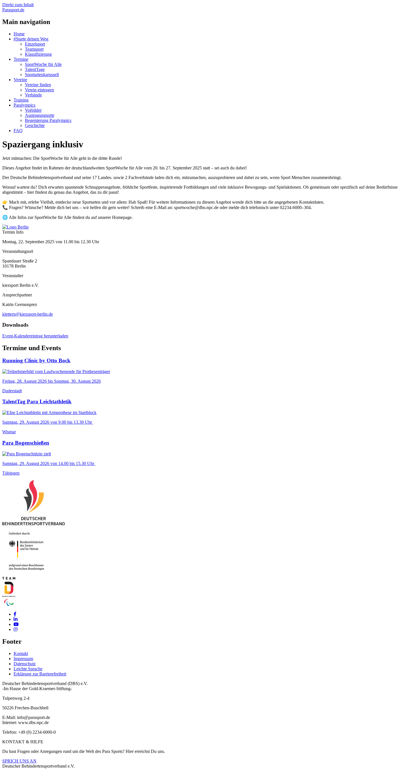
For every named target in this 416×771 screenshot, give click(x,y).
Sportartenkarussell (42, 74)
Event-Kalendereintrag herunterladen (35, 335)
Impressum (23, 658)
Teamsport (34, 49)
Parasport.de (13, 9)
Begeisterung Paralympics (48, 120)
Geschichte (35, 125)
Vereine (20, 79)
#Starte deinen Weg (31, 38)
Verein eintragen (39, 89)
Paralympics (24, 105)
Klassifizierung (38, 54)
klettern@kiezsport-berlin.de (27, 314)
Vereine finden (38, 84)
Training (21, 100)
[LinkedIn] (16, 619)
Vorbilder (33, 110)
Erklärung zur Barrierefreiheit (40, 673)
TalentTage (35, 69)
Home (19, 33)
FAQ (18, 130)
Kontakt (21, 653)
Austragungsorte (39, 115)
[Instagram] (16, 629)
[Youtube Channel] (16, 624)
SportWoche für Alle (43, 64)
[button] (15, 227)
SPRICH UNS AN (19, 761)
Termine (21, 59)
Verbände (33, 94)
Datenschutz (25, 663)
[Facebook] (15, 614)
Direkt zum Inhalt (18, 4)
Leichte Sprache (28, 668)
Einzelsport (35, 44)
